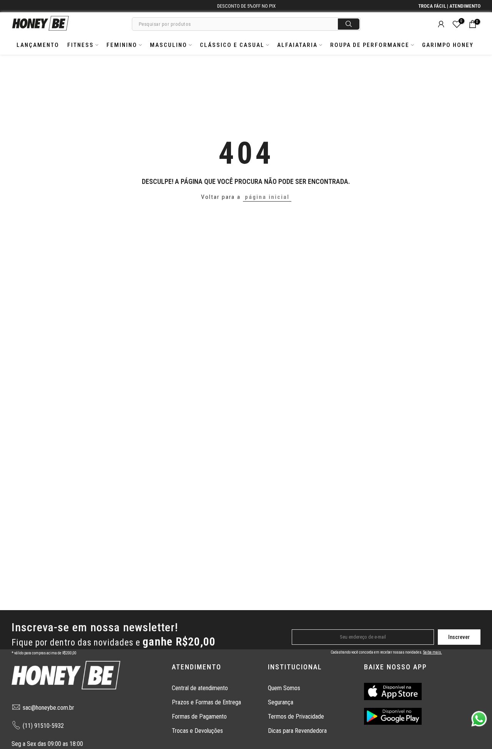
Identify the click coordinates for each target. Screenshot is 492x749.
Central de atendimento (200, 688)
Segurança (280, 702)
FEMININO (121, 45)
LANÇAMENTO (38, 45)
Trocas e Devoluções (197, 730)
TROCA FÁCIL (432, 6)
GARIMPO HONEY (448, 45)
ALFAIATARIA (297, 45)
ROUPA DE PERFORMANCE (369, 45)
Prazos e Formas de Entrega (206, 702)
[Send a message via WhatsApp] (479, 719)
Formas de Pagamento (199, 716)
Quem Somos (284, 688)
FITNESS (80, 45)
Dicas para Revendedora (297, 730)
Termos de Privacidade (296, 716)
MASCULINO (168, 45)
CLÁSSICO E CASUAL (232, 45)
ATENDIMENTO (464, 6)
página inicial (267, 197)
